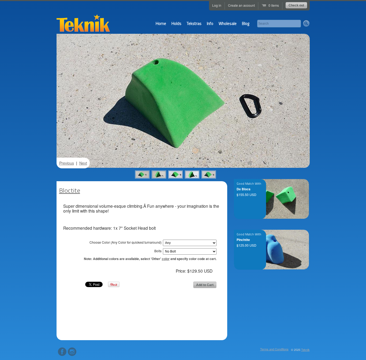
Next (83, 163)
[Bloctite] (142, 174)
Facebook (62, 351)
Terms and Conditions (274, 349)
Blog (245, 23)
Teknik (305, 349)
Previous (66, 163)
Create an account (241, 5)
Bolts (158, 250)
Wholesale (228, 23)
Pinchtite (243, 240)
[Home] (83, 25)
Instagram (72, 351)
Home (161, 23)
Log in (216, 5)
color (166, 258)
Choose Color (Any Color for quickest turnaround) (125, 242)
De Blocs (244, 189)
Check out (296, 5)
